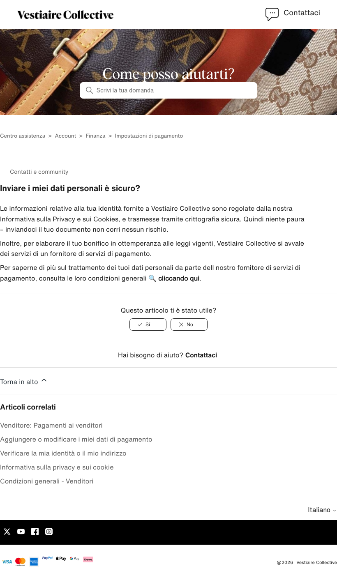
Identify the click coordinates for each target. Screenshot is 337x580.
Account (65, 135)
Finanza (95, 135)
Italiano (320, 509)
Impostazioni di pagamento (149, 135)
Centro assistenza (22, 135)
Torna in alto (20, 381)
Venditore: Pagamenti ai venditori (51, 425)
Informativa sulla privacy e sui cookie (56, 467)
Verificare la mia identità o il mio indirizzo (63, 453)
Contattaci (201, 355)
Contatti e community (39, 172)
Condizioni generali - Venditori (46, 481)
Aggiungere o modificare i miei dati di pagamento (76, 439)
